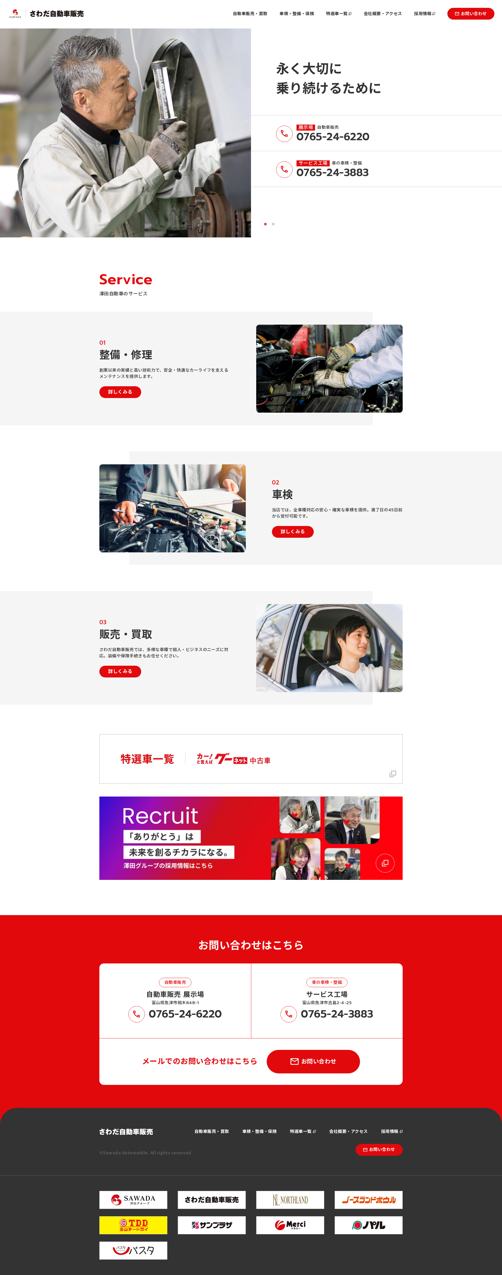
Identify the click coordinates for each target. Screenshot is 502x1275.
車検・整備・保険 (296, 14)
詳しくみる (120, 392)
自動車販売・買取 (250, 14)
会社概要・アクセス (383, 14)
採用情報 (422, 14)
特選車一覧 (336, 14)
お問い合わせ (474, 14)
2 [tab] (273, 224)
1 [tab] (265, 224)
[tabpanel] (125, 132)
